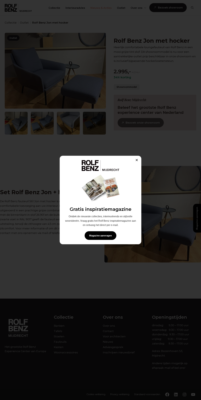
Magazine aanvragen (100, 235)
